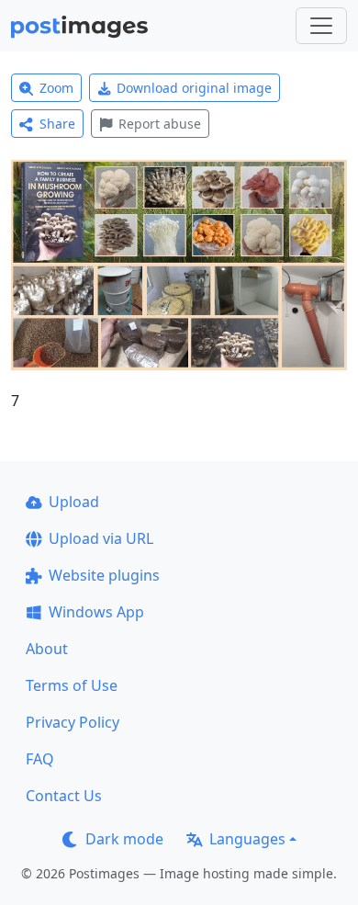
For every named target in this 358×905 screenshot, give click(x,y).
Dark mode (124, 839)
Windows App (96, 612)
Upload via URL (101, 538)
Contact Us (64, 796)
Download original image (194, 87)
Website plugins (104, 575)
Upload (74, 502)
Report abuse (159, 123)
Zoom (56, 87)
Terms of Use (71, 685)
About (47, 649)
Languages (247, 839)
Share (57, 123)
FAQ (40, 759)
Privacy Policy (72, 722)
